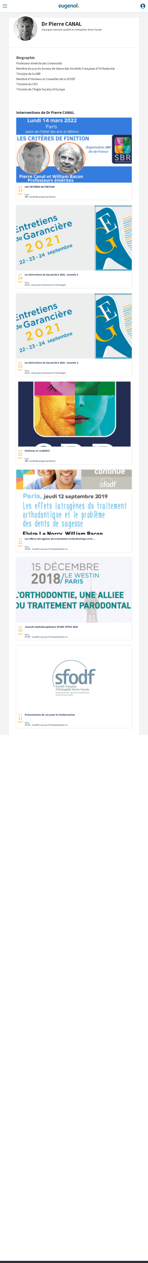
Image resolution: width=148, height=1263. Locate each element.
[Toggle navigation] (5, 6)
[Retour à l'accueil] (68, 6)
